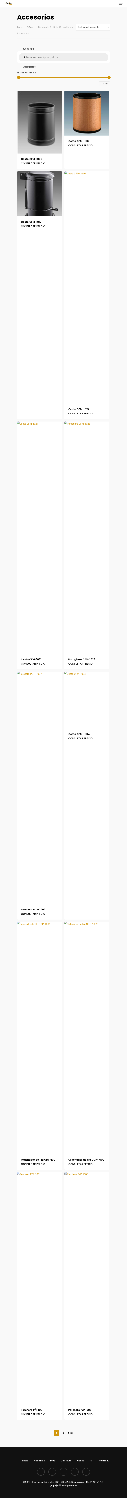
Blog (52, 1460)
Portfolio (104, 1460)
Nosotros (39, 1460)
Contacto (66, 1460)
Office (30, 27)
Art (91, 1460)
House (80, 1460)
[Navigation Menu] (121, 3)
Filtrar (104, 83)
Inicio (19, 27)
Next (70, 1433)
